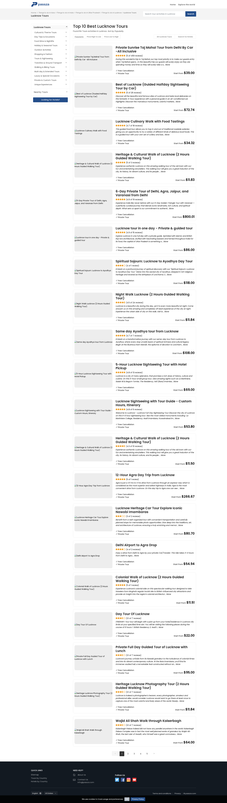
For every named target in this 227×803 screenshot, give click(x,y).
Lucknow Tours (130, 13)
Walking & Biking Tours (44, 67)
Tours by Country (39, 778)
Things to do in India (65, 13)
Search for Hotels (185, 37)
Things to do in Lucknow (112, 13)
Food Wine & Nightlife (44, 41)
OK (127, 799)
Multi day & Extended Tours (46, 71)
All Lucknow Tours (164, 37)
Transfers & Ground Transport (48, 63)
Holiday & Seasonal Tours (45, 45)
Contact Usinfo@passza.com (86, 781)
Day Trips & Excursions (44, 36)
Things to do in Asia (47, 13)
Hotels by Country (39, 781)
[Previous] (115, 753)
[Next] (154, 753)
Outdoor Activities (42, 50)
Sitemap (35, 775)
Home (173, 4)
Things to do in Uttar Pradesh (88, 13)
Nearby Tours (41, 92)
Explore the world (186, 4)
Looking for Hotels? (50, 99)
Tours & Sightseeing (43, 58)
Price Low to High (111, 37)
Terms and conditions (162, 793)
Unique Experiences (43, 84)
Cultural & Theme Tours (45, 32)
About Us (82, 775)
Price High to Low (94, 37)
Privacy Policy (138, 799)
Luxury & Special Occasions (47, 76)
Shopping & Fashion (43, 54)
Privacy (178, 793)
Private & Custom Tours (45, 80)
